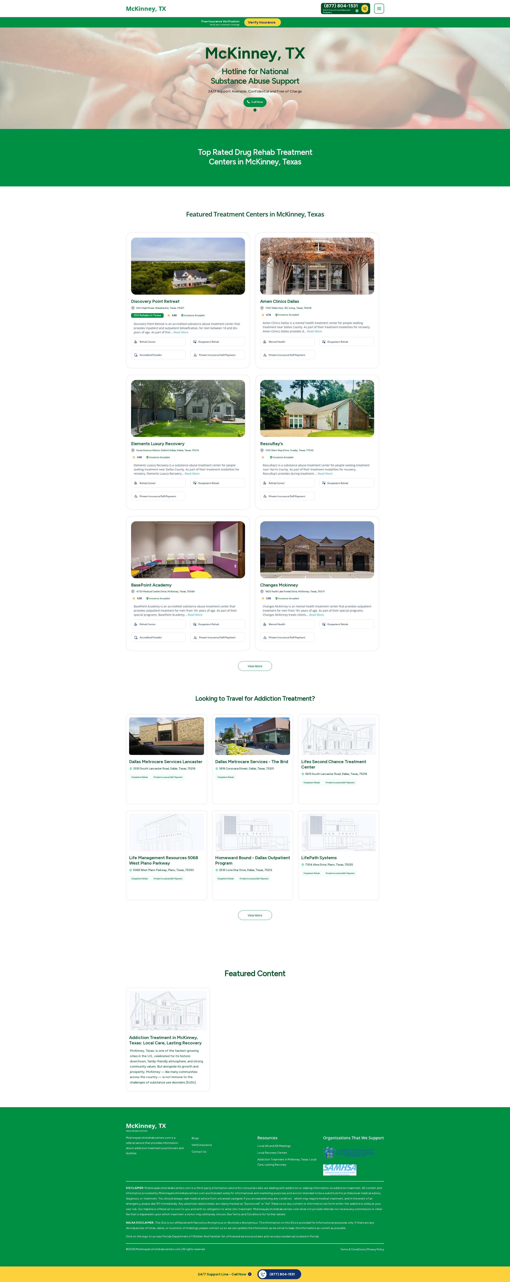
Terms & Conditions (352, 1249)
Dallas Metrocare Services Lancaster (165, 761)
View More (255, 666)
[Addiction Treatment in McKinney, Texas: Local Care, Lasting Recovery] (168, 1011)
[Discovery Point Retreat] (188, 266)
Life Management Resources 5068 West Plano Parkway (163, 860)
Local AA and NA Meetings (274, 1146)
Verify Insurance (202, 1145)
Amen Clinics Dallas (279, 301)
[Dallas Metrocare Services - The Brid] (252, 736)
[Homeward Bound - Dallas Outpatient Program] (252, 832)
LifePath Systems (319, 857)
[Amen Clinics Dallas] (317, 266)
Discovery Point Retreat (155, 301)
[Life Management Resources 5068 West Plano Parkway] (166, 832)
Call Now (257, 102)
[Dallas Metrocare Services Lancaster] (166, 736)
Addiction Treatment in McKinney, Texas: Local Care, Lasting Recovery (165, 1040)
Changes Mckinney (279, 585)
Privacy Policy (375, 1249)
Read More (181, 332)
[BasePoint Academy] (188, 549)
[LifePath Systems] (338, 832)
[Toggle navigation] (379, 9)
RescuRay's (271, 443)
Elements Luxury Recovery (157, 443)
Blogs (195, 1138)
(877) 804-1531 (341, 6)
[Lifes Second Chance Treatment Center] (338, 736)
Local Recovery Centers (272, 1152)
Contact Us (199, 1151)
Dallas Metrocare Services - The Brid (251, 761)
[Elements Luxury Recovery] (188, 408)
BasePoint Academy (151, 585)
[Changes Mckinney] (317, 549)
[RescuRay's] (317, 408)
